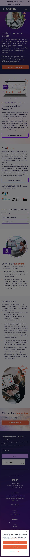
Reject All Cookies (15, 546)
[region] (15, 543)
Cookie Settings (14, 551)
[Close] (27, 532)
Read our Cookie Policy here (18, 538)
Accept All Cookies (15, 542)
